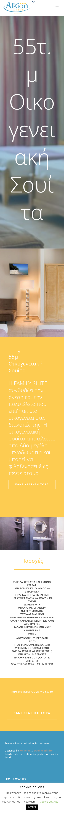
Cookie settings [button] (49, 801)
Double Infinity (43, 750)
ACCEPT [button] (32, 807)
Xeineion (25, 750)
